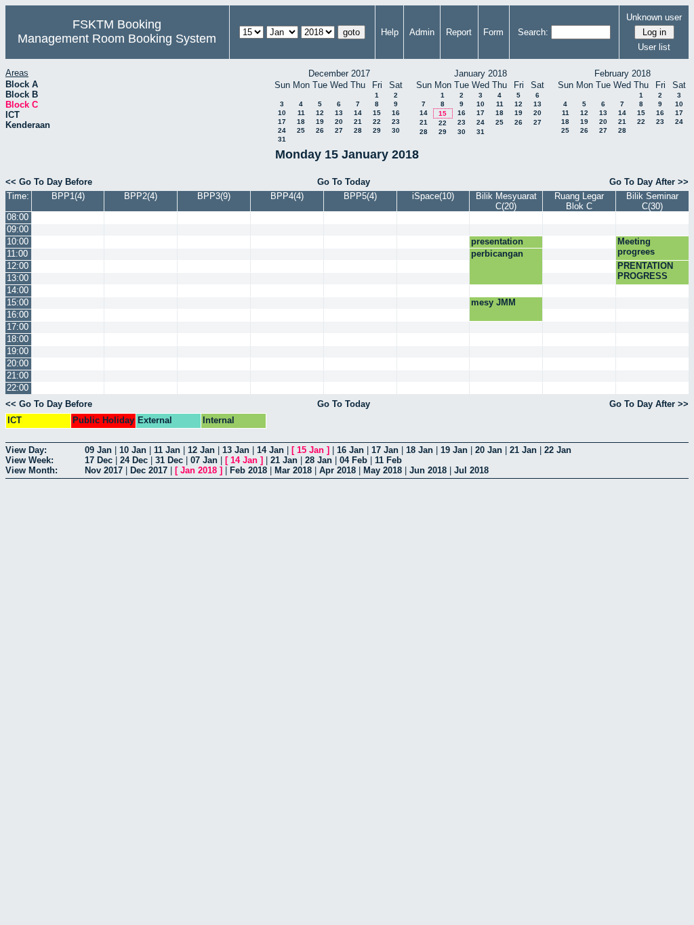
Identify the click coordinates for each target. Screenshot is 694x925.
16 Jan (350, 450)
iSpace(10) (433, 196)
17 (282, 121)
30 (396, 130)
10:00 (17, 241)
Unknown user (654, 17)
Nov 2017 (104, 470)
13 (339, 112)
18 (301, 121)
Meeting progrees (636, 246)
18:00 (17, 339)
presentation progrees (497, 246)
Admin (421, 32)
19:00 (17, 351)
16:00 (17, 314)
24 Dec (134, 460)
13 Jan (235, 450)
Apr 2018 (337, 470)
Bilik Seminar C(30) (652, 201)
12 (320, 112)
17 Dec (99, 460)
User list (654, 47)
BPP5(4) (360, 196)
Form (493, 32)
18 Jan (419, 450)
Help (390, 32)
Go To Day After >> (649, 182)
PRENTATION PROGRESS (645, 271)
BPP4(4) (287, 196)
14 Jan (270, 450)
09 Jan (98, 450)
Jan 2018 (198, 470)
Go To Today (343, 182)
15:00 (17, 302)
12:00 (17, 266)
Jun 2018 (428, 470)
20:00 (17, 363)
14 (358, 112)
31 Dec (169, 460)
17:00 (17, 327)
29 (377, 130)
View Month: (31, 470)
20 (339, 121)
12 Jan (201, 450)
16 (396, 112)
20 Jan (488, 450)
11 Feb (388, 460)
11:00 (17, 254)
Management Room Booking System (117, 38)
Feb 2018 (248, 470)
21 (358, 121)
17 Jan (385, 450)
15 (377, 112)
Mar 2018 (293, 470)
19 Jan (454, 450)
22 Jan (557, 450)
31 (282, 139)
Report (459, 32)
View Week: (29, 460)
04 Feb (353, 460)
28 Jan (318, 460)
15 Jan (310, 450)
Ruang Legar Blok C (579, 201)
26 (320, 130)
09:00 (17, 229)
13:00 (17, 278)
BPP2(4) (140, 196)
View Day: (26, 450)
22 (377, 121)
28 (358, 130)
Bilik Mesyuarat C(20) (506, 201)
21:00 (17, 375)
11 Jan (167, 450)
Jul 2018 (471, 470)
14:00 (17, 290)
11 (301, 112)
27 (339, 130)
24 (282, 130)
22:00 (17, 388)
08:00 (17, 217)
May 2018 (382, 470)
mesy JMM (493, 302)
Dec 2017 (148, 470)
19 (320, 121)
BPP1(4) (68, 196)
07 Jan (204, 460)
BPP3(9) (213, 196)
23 (396, 121)
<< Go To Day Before (48, 182)
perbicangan (497, 254)
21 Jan (523, 450)
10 (282, 112)
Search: (533, 32)
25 (301, 130)
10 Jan (132, 450)
